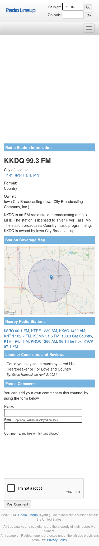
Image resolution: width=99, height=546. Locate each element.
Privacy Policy (57, 540)
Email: (31, 419)
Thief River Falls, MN (21, 175)
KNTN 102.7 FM (17, 336)
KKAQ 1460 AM (72, 330)
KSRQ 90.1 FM (16, 330)
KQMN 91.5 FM (46, 336)
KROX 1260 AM (44, 341)
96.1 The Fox (70, 341)
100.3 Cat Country (77, 336)
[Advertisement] (49, 91)
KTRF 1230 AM (44, 330)
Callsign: (54, 6)
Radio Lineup (28, 514)
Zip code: (55, 14)
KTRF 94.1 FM (16, 341)
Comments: (31, 433)
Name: (9, 406)
